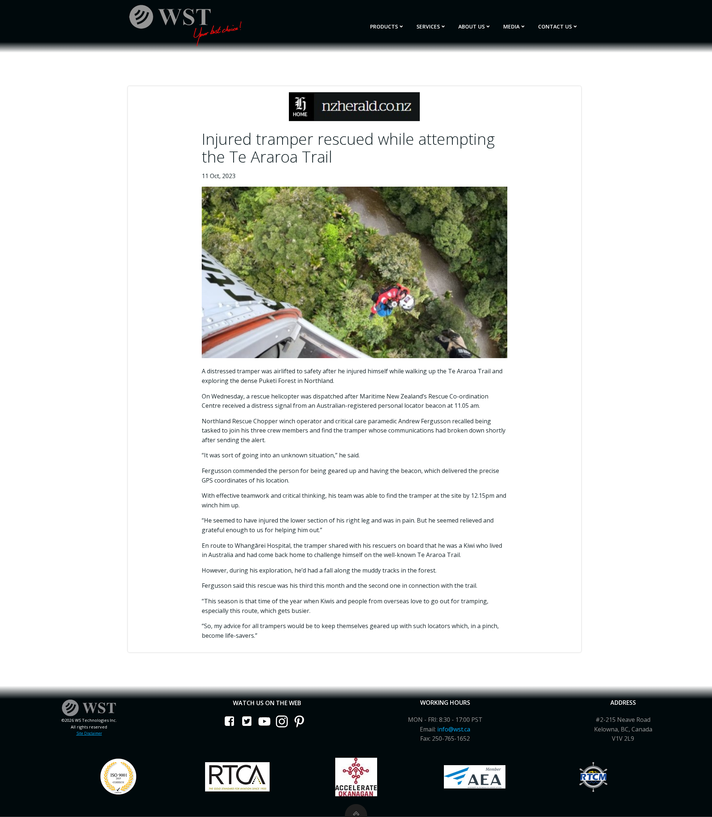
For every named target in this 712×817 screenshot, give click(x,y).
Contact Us (555, 26)
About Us (471, 26)
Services (428, 26)
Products (384, 26)
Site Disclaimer (89, 733)
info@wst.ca (453, 729)
